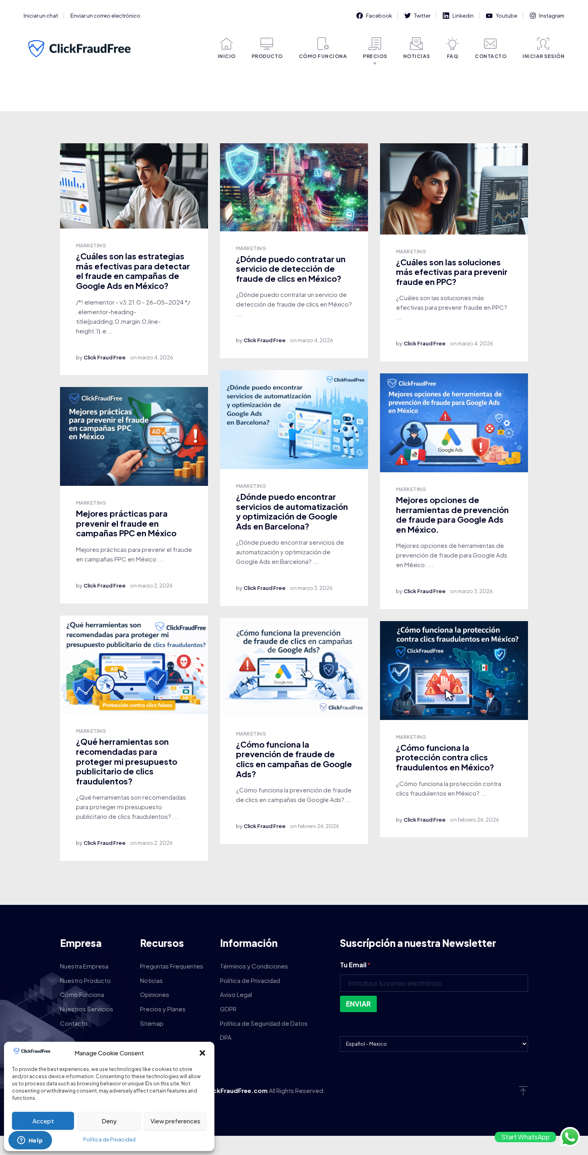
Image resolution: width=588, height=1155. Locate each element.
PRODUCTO (267, 56)
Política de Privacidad (109, 1140)
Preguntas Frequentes (171, 966)
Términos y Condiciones (254, 966)
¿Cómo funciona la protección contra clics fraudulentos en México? (445, 757)
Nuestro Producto (85, 980)
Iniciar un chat (41, 15)
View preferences (175, 1121)
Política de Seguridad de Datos (264, 1023)
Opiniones (154, 994)
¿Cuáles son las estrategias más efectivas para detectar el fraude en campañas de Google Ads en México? (133, 271)
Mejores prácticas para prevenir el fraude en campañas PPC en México (126, 523)
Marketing (91, 246)
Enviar (358, 1003)
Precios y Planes (163, 1009)
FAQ (452, 56)
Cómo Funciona (82, 994)
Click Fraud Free (105, 357)
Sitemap (152, 1023)
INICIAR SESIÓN (543, 56)
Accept (43, 1121)
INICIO (227, 56)
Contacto (74, 1023)
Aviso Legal (236, 994)
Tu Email (355, 965)
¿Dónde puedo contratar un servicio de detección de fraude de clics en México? (291, 268)
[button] (202, 1053)
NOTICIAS (416, 56)
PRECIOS (375, 56)
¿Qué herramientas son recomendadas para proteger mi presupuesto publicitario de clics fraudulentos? (126, 761)
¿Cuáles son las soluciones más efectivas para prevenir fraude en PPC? (452, 272)
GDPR (228, 1009)
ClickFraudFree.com (237, 1090)
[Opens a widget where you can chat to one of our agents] (30, 1141)
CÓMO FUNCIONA (323, 56)
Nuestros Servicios (86, 1009)
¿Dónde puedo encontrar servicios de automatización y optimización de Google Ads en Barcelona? (292, 511)
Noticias (151, 980)
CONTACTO (490, 56)
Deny (109, 1121)
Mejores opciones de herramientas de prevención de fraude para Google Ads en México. (452, 514)
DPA (226, 1037)
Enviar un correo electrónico (105, 15)
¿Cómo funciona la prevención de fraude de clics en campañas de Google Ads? (294, 759)
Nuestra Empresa (84, 966)
